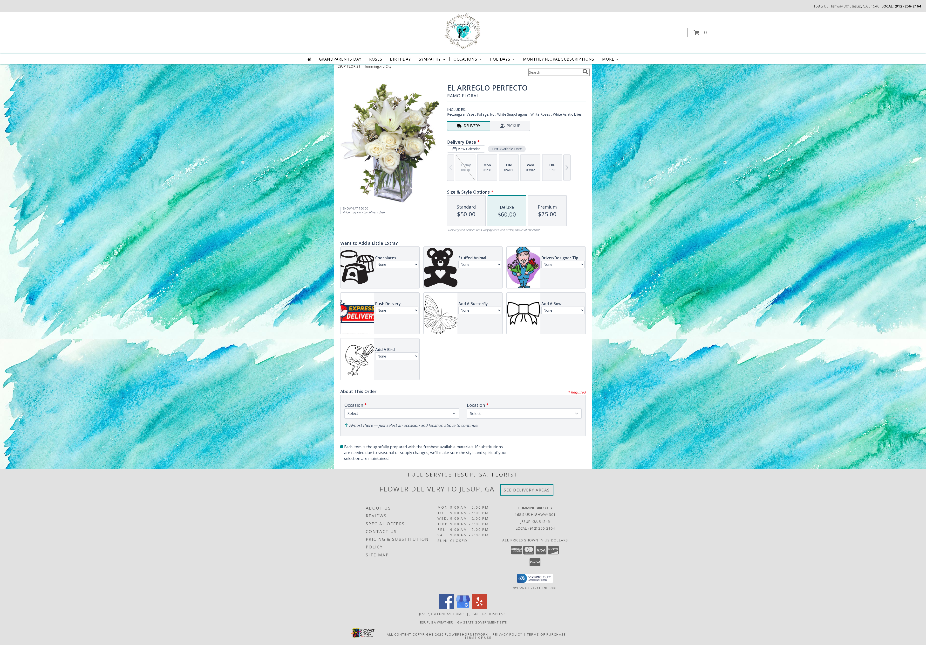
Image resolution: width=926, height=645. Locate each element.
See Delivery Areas (527, 490)
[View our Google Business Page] (463, 608)
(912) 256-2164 (908, 6)
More (608, 59)
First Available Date (507, 149)
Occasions (465, 59)
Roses (375, 59)
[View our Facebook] (446, 608)
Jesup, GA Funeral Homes (442, 614)
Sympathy (430, 59)
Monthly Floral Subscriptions (558, 59)
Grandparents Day (340, 59)
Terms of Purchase (546, 634)
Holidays (500, 59)
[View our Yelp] (479, 608)
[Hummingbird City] (462, 31)
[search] (585, 72)
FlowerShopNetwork (466, 634)
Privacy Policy (507, 634)
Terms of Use (478, 637)
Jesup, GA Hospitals (488, 614)
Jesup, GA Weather (436, 622)
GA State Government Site (482, 622)
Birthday (400, 59)
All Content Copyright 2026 (415, 634)
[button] (700, 32)
